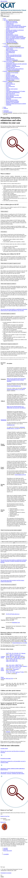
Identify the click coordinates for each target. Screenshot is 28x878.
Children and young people (12, 22)
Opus (13, 667)
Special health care (10, 39)
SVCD (13, 659)
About (4, 107)
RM (17, 658)
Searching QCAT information (12, 102)
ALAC (13, 665)
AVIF (16, 661)
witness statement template (16, 389)
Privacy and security (7, 850)
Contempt (8, 73)
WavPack (17, 672)
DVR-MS (16, 653)
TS (10, 657)
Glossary (8, 90)
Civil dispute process (10, 51)
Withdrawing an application (12, 59)
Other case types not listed (11, 42)
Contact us (5, 108)
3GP (7, 653)
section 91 (8, 731)
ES (7, 657)
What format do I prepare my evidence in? (9, 343)
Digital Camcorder (3, 678)
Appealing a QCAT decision (12, 72)
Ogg (13, 656)
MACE (17, 666)
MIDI (11, 654)
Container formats (3, 657)
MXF (11, 658)
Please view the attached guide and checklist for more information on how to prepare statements (16, 380)
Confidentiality (9, 82)
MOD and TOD (9, 678)
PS (8, 657)
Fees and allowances (10, 52)
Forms (7, 53)
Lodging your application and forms (13, 55)
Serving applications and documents (13, 56)
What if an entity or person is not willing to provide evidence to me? (14, 542)
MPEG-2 (23, 656)
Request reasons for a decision (12, 101)
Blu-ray (20, 658)
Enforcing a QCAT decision (12, 77)
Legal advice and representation (13, 70)
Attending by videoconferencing (13, 66)
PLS (17, 667)
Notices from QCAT (10, 93)
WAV (19, 656)
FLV (20, 653)
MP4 (11, 656)
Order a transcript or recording (12, 95)
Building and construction (11, 21)
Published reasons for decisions (12, 78)
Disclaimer (5, 849)
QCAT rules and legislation (12, 99)
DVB (10, 661)
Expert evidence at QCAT (20, 474)
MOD (21, 666)
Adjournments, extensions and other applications (16, 63)
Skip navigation (4, 1)
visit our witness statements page (14, 386)
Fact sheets (8, 85)
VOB (14, 658)
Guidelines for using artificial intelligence (15, 68)
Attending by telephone (11, 65)
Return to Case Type (5, 816)
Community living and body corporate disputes (16, 26)
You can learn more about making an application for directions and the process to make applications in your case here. (14, 310)
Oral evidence (4, 231)
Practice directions (10, 96)
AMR (16, 665)
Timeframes (8, 57)
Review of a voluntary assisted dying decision (16, 37)
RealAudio (15, 669)
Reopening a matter (10, 80)
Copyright (5, 848)
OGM (16, 656)
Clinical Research (10, 23)
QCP (20, 667)
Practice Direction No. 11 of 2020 (20, 642)
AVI (13, 653)
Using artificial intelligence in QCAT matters (15, 91)
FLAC (13, 666)
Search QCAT (4, 13)
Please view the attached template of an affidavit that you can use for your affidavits (16, 407)
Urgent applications (10, 58)
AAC (7, 665)
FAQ (7, 45)
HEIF (13, 661)
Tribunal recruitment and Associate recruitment (16, 103)
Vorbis (13, 672)
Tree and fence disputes (11, 41)
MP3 (15, 657)
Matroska (23, 653)
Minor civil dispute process (12, 50)
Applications (6, 110)
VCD (10, 659)
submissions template (16, 428)
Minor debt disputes (10, 32)
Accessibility (6, 854)
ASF (10, 653)
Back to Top (3, 822)
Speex (7, 670)
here (25, 640)
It (15, 666)
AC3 (10, 665)
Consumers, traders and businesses (13, 25)
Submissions (3, 420)
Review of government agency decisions (14, 36)
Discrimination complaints (11, 31)
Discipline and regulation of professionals (15, 30)
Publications (8, 98)
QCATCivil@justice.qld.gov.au (12, 614)
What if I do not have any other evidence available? (11, 530)
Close (2, 876)
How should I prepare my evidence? (8, 313)
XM (10, 666)
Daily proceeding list (10, 67)
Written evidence (4, 211)
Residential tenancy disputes (12, 34)
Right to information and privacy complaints (15, 38)
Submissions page (11, 424)
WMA (22, 672)
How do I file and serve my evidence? (8, 584)
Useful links (8, 104)
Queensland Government (6, 872)
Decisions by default (10, 75)
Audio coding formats (2, 669)
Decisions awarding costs (11, 76)
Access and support (10, 62)
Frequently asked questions (12, 88)
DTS (20, 665)
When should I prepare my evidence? (8, 283)
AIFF (18, 657)
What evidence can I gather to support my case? (10, 263)
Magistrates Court (16, 622)
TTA (10, 672)
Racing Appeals (9, 33)
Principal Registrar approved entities (13, 97)
